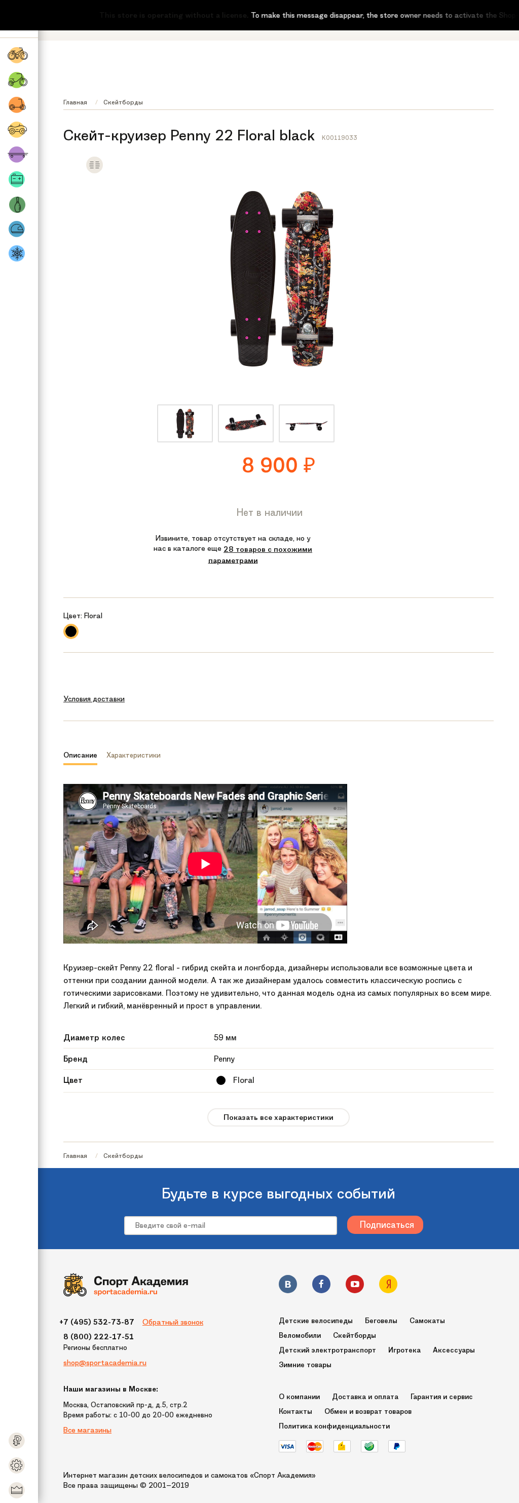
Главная (75, 102)
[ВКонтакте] (288, 1286)
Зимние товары (305, 1365)
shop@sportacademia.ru (104, 1363)
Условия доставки (94, 699)
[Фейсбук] (321, 1286)
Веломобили (300, 1335)
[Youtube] (355, 1286)
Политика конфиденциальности (334, 1426)
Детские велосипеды (316, 1321)
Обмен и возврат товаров (368, 1411)
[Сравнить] (94, 171)
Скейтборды (123, 102)
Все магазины (87, 1430)
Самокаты (427, 1321)
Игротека (404, 1350)
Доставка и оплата (365, 1397)
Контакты (295, 1411)
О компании (299, 1397)
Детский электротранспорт (327, 1350)
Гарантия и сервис (442, 1397)
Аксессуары (454, 1350)
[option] (185, 423)
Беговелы (381, 1321)
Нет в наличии (270, 512)
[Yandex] (388, 1286)
